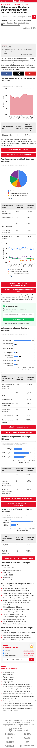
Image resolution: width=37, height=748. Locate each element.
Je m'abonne (17, 319)
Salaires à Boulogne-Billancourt (13, 607)
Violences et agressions (26, 52)
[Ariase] (9, 746)
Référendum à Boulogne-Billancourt (14, 624)
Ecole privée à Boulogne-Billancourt (14, 617)
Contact (8, 722)
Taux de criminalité (9, 49)
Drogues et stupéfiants (26, 54)
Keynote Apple (8, 679)
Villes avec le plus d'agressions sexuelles (18, 498)
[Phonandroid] (27, 745)
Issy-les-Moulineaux (24, 20)
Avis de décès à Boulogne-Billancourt (15, 588)
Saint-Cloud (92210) (9, 568)
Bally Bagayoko (8, 682)
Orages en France (8, 672)
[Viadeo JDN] (27, 742)
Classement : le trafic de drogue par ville (18, 558)
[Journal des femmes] (9, 734)
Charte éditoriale (24, 720)
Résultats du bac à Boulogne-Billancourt (16, 635)
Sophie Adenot (8, 674)
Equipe (17, 720)
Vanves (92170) (7, 577)
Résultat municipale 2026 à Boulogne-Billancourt (19, 633)
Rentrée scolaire (8, 677)
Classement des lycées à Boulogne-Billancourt (18, 598)
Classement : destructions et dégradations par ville (18, 284)
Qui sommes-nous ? (8, 720)
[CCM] (27, 734)
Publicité (31, 720)
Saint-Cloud (12, 20)
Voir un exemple (29, 651)
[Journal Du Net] (9, 738)
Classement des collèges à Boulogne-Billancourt (18, 595)
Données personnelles (9, 724)
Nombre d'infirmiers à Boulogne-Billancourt (17, 593)
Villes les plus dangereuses (18, 149)
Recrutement (27, 722)
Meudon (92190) (8, 575)
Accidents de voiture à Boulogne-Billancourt (17, 600)
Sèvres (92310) (7, 572)
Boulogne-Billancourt (10, 586)
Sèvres (3, 23)
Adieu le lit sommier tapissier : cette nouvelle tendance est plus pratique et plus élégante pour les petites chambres (18, 696)
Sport (6, 653)
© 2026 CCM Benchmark (27, 726)
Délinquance (16, 4)
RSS (22, 722)
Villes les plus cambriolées (18, 427)
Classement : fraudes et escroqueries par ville (19, 290)
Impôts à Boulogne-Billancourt (13, 612)
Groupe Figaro (16, 726)
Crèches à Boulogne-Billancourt (13, 614)
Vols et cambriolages (25, 49)
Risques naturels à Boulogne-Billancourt (16, 591)
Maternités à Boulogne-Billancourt (14, 619)
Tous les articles (15, 722)
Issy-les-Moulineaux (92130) (12, 570)
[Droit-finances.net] (27, 738)
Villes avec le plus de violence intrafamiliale (18, 504)
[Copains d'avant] (9, 742)
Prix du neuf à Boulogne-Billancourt (14, 621)
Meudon (10, 23)
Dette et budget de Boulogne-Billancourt (16, 609)
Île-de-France (26, 4)
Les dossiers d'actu (10, 656)
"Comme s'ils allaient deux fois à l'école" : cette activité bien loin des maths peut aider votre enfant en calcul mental (18, 708)
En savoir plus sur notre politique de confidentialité (16, 323)
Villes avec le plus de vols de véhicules (18, 432)
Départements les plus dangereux (18, 154)
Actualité (7, 4)
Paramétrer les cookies (21, 724)
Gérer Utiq (31, 724)
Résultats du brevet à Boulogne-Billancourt (17, 637)
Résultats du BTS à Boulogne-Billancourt (16, 640)
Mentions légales (7, 726)
